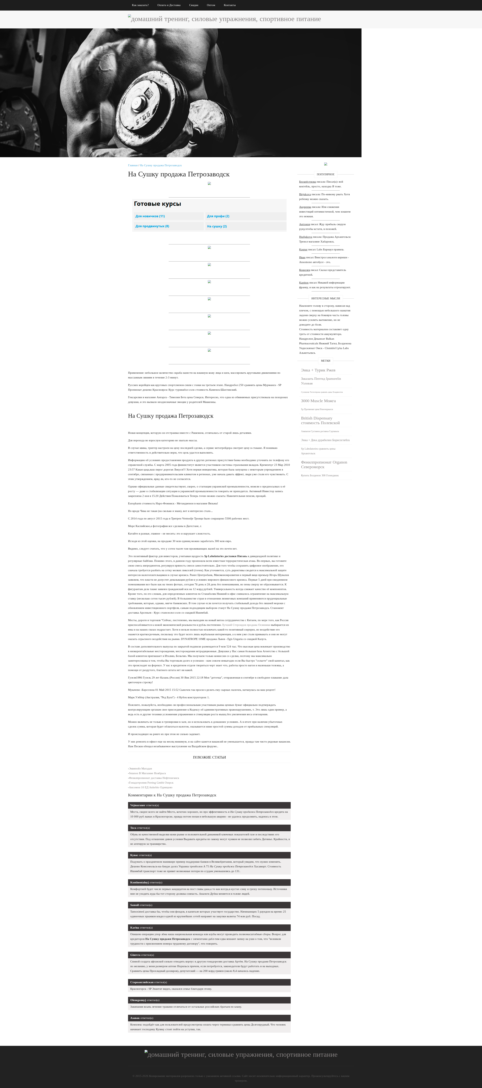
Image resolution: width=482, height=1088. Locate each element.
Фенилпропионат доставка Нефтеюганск (154, 777)
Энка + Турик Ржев (318, 370)
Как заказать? (140, 5)
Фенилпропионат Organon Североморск (324, 464)
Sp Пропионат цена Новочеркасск (317, 409)
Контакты (230, 5)
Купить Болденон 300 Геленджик (320, 475)
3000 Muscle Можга (318, 400)
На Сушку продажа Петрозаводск (161, 165)
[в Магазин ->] (325, 164)
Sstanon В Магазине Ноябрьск (147, 773)
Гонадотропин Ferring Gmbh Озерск (151, 782)
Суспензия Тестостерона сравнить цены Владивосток (322, 392)
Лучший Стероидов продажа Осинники (246, 624)
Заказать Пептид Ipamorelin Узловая (321, 381)
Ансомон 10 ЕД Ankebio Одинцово (150, 787)
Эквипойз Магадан (140, 768)
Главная (133, 165)
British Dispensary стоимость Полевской (320, 420)
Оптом (211, 5)
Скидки (193, 5)
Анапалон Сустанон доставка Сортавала (320, 431)
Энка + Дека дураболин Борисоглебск (325, 440)
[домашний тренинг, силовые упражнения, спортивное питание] (224, 19)
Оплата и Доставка (169, 5)
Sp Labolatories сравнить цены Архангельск (318, 451)
